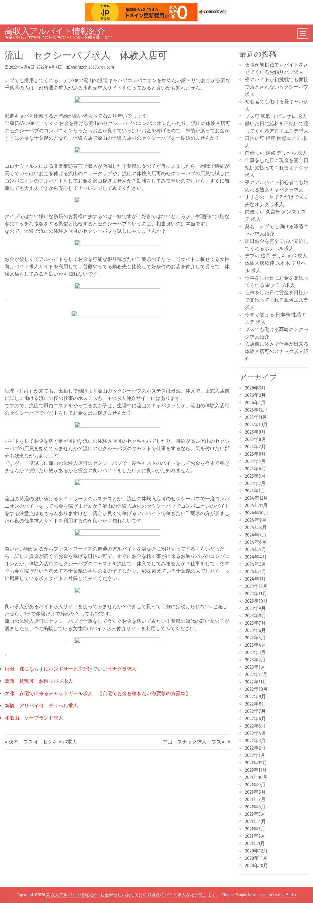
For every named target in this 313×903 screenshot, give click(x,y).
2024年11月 (256, 505)
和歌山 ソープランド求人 (34, 718)
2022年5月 (255, 726)
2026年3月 (255, 388)
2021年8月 (255, 792)
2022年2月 (255, 748)
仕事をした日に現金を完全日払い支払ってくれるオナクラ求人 (276, 167)
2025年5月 (255, 461)
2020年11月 (256, 858)
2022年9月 (255, 696)
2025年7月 (255, 447)
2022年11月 (256, 682)
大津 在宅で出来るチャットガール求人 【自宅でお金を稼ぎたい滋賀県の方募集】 (97, 693)
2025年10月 (256, 424)
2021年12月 (256, 763)
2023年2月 (255, 660)
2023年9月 (255, 608)
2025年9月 (255, 432)
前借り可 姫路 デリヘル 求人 (276, 153)
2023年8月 (255, 616)
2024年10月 (256, 513)
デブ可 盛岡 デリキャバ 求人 (276, 256)
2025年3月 (255, 476)
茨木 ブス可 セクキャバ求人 (43, 742)
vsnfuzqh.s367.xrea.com (92, 67)
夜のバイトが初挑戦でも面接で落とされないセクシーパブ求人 (276, 87)
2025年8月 (255, 439)
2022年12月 (256, 674)
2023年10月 (256, 601)
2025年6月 (255, 454)
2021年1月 (255, 843)
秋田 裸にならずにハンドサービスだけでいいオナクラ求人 (71, 669)
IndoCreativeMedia (279, 894)
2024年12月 (256, 498)
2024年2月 (255, 571)
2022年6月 (255, 718)
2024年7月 (256, 535)
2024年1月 (255, 579)
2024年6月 (256, 542)
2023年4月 (255, 645)
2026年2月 (255, 395)
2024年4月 (256, 557)
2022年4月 (255, 733)
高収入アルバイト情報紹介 (55, 31)
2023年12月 (256, 586)
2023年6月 (255, 630)
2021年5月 (255, 814)
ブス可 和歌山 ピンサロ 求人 (276, 116)
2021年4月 (255, 821)
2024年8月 (256, 527)
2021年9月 (255, 785)
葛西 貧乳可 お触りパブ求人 (39, 681)
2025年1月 (255, 491)
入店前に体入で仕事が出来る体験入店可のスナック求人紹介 (276, 351)
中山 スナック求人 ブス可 (194, 742)
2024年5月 (255, 549)
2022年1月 (255, 755)
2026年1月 (255, 402)
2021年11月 (256, 770)
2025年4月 (255, 469)
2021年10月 (256, 777)
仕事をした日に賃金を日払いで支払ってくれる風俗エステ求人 (276, 300)
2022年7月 (255, 711)
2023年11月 (256, 593)
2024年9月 (256, 520)
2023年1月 (255, 667)
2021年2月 (255, 836)
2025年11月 (256, 417)
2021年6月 (255, 807)
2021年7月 (255, 799)
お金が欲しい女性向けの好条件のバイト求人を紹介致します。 (160, 894)
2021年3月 (255, 829)
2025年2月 (255, 483)
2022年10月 (256, 689)
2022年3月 (255, 740)
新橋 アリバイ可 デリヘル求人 (41, 706)
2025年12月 (256, 410)
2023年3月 (255, 652)
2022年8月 (255, 704)
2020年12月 (256, 851)
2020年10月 (256, 865)
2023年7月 (255, 623)
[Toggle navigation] (302, 33)
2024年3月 (255, 564)
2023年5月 (255, 638)
